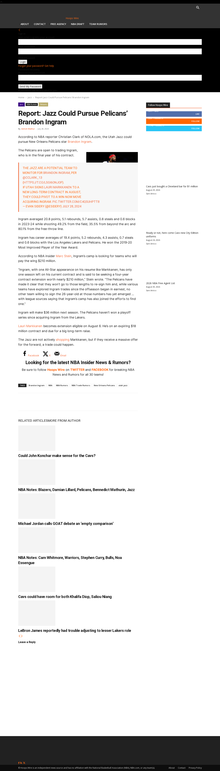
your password (26, 58)
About (25, 24)
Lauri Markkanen (58, 187)
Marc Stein (64, 256)
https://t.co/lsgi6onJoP (43, 182)
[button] (198, 8)
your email (24, 82)
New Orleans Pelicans (104, 385)
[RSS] (21, 763)
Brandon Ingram (79, 141)
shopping (62, 339)
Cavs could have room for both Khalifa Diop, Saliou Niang (65, 597)
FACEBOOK (100, 369)
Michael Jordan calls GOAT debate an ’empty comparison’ (66, 523)
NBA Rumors (32, 104)
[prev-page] (19, 636)
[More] (80, 402)
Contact (40, 24)
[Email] (69, 402)
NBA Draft (77, 24)
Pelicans (43, 104)
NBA (50, 385)
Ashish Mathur (28, 128)
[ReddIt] (57, 402)
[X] (35, 402)
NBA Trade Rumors (81, 385)
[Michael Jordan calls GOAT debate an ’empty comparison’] (36, 506)
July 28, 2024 (71, 206)
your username (26, 46)
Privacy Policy (195, 767)
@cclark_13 (32, 177)
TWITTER (77, 369)
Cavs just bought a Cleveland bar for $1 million (172, 186)
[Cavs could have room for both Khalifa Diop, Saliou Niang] (36, 579)
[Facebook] (23, 402)
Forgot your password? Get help (36, 65)
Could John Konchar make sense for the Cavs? (57, 456)
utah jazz (123, 385)
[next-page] (22, 636)
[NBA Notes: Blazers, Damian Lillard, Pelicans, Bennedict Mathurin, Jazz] (36, 472)
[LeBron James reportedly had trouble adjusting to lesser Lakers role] (36, 613)
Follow (195, 121)
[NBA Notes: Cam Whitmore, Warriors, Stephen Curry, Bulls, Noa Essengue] (36, 540)
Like (197, 114)
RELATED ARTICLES (33, 421)
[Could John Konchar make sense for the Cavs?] (36, 438)
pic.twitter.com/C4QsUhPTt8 (76, 201)
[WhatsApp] (46, 402)
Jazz (30, 97)
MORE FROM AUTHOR (64, 421)
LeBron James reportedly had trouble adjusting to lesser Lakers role (74, 630)
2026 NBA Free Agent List (160, 283)
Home (21, 97)
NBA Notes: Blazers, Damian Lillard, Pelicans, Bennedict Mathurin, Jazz (76, 490)
